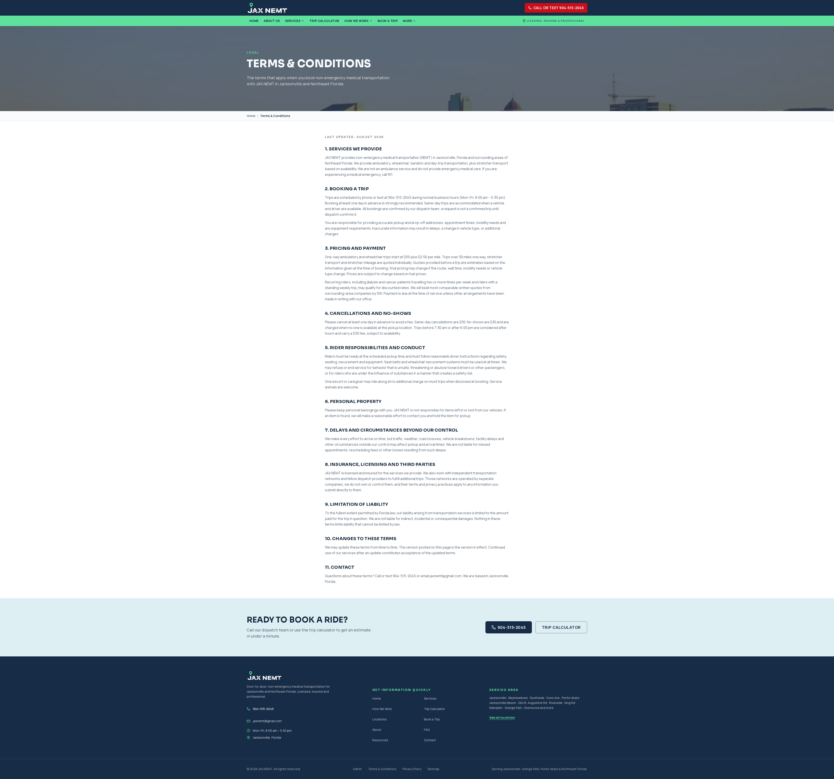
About (376, 730)
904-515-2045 (512, 627)
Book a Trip (388, 21)
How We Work (356, 21)
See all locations (502, 717)
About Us (272, 21)
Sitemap (433, 769)
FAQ (427, 730)
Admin (357, 769)
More (407, 21)
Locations (379, 719)
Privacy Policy (411, 769)
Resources (380, 740)
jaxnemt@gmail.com (267, 721)
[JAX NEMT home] (267, 8)
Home (253, 21)
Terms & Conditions (382, 769)
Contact (430, 740)
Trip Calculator (324, 21)
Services (292, 21)
